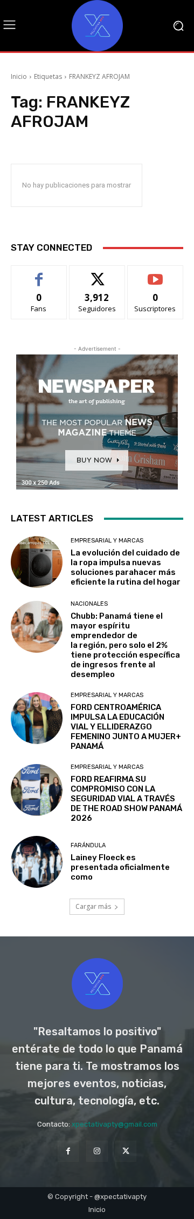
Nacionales (89, 604)
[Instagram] (96, 1151)
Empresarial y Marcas (107, 541)
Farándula (88, 845)
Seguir (97, 274)
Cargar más (93, 906)
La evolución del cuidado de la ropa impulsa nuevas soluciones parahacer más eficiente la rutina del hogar (126, 567)
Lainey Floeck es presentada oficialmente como (120, 867)
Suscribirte (155, 274)
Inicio (19, 76)
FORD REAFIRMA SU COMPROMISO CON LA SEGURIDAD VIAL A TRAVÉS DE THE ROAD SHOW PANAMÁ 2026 (126, 798)
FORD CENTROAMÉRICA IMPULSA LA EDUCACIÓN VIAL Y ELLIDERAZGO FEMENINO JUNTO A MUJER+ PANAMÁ (126, 726)
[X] (125, 1151)
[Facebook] (68, 1151)
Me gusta (39, 274)
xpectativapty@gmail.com (114, 1124)
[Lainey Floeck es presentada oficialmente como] (37, 862)
